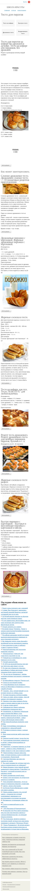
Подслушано (21, 10)
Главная (7, 10)
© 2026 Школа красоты (7, 882)
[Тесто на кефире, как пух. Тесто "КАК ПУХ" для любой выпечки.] (15, 418)
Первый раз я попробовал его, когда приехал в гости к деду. (13, 659)
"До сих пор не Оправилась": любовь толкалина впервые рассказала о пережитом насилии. (15, 676)
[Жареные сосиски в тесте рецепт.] (15, 503)
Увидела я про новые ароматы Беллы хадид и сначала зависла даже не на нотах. (15, 702)
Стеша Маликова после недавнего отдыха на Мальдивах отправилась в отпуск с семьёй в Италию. (15, 687)
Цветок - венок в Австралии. (12, 786)
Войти (25, 2)
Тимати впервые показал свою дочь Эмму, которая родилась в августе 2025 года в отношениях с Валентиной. (15, 755)
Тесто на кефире (8, 23)
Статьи (13, 10)
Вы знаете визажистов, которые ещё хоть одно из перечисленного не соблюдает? (15, 764)
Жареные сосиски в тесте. (14, 317)
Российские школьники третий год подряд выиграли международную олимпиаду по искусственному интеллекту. (15, 637)
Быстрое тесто (22, 23)
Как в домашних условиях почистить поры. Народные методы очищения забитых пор (13, 839)
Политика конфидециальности (9, 886)
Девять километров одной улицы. (13, 775)
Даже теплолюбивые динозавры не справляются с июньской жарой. (13, 727)
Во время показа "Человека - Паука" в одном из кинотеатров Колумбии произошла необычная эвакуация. (15, 631)
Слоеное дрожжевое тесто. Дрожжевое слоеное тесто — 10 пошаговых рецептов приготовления (15, 179)
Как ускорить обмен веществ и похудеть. (15, 868)
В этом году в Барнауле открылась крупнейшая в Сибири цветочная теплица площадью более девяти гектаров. (14, 670)
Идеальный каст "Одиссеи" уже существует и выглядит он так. (12, 655)
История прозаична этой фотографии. (15, 695)
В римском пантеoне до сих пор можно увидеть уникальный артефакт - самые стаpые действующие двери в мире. (14, 718)
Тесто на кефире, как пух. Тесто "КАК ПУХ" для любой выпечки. (14, 391)
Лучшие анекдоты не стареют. (12, 627)
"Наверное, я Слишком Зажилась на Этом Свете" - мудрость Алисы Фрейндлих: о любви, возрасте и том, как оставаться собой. (15, 749)
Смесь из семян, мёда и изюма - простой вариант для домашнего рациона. (15, 698)
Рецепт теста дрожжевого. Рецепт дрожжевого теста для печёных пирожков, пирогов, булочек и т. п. (14, 438)
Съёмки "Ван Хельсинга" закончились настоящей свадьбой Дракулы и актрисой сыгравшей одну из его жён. (14, 612)
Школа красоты (15, 7)
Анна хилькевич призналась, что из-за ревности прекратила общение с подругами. (15, 783)
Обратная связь (6, 889)
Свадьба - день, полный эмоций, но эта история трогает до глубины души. (14, 692)
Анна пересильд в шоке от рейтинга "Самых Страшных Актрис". (13, 646)
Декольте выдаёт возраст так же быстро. (16, 738)
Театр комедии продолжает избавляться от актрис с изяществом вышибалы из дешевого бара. (15, 742)
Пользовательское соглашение (13, 884)
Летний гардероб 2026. (10, 662)
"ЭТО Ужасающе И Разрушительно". (14, 808)
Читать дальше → (6, 165)
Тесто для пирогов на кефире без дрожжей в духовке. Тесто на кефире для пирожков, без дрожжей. (14, 46)
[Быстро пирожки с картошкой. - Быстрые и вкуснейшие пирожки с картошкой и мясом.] (15, 582)
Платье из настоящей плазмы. (12, 682)
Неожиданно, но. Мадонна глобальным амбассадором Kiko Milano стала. (14, 712)
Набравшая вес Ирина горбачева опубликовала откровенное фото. (13, 708)
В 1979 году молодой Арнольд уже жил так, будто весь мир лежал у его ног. (14, 665)
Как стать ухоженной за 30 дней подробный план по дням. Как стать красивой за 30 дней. (13, 851)
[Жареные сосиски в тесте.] (15, 352)
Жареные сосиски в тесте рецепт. (14, 481)
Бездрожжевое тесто (22, 32)
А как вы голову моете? (10, 705)
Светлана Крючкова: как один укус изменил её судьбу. (13, 760)
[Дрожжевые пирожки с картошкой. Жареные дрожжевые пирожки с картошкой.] (15, 291)
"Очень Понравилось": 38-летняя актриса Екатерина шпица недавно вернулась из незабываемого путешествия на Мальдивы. (15, 827)
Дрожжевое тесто (8, 32)
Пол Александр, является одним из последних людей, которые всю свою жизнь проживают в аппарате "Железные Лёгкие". (15, 821)
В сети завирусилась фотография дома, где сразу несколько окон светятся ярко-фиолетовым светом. (15, 623)
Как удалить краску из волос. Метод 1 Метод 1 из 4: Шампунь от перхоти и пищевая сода (14, 863)
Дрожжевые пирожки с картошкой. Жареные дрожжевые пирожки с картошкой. (13, 241)
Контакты (4, 884)
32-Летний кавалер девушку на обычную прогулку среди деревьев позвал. (14, 617)
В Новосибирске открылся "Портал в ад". (16, 680)
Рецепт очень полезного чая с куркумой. (15, 608)
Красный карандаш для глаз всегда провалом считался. (13, 650)
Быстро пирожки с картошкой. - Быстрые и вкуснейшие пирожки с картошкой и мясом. (13, 524)
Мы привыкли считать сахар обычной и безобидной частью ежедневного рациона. (14, 642)
